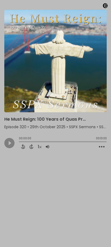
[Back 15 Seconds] (23, 146)
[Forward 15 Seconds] (31, 146)
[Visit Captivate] (105, 6)
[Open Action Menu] (102, 147)
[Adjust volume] (47, 146)
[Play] (9, 143)
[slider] (20, 142)
